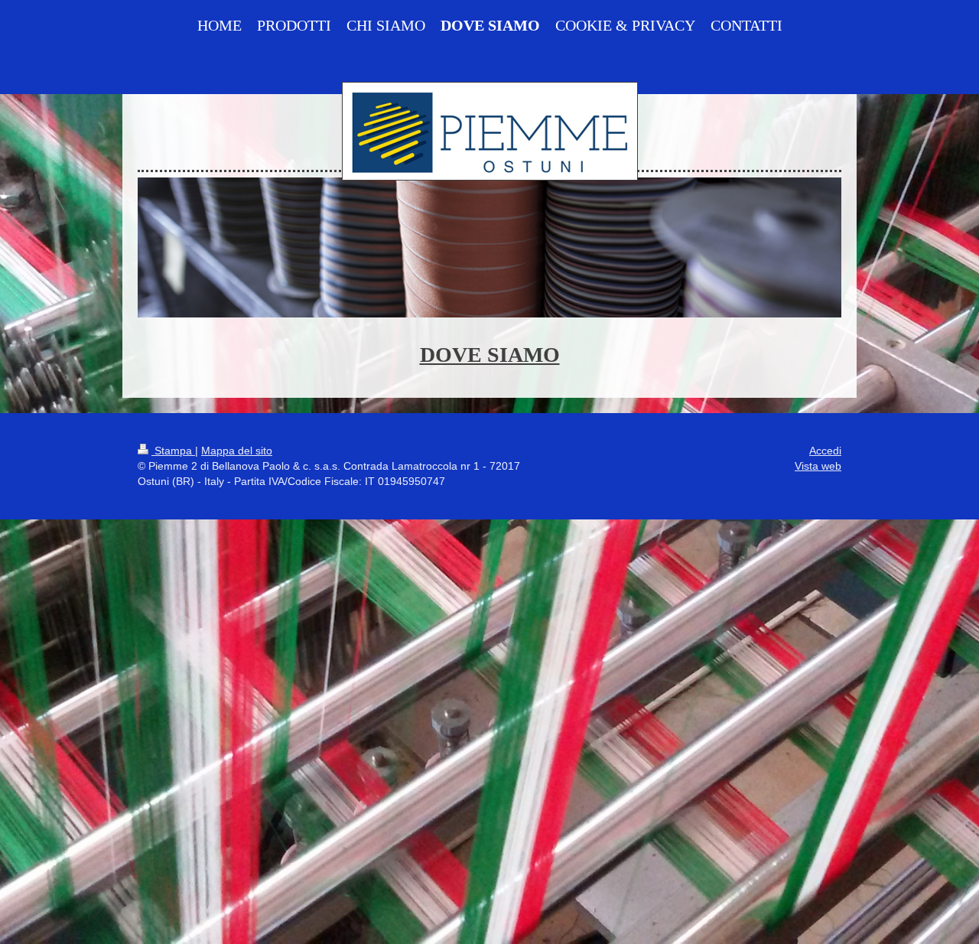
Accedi (825, 450)
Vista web (818, 466)
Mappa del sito (236, 450)
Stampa (173, 450)
